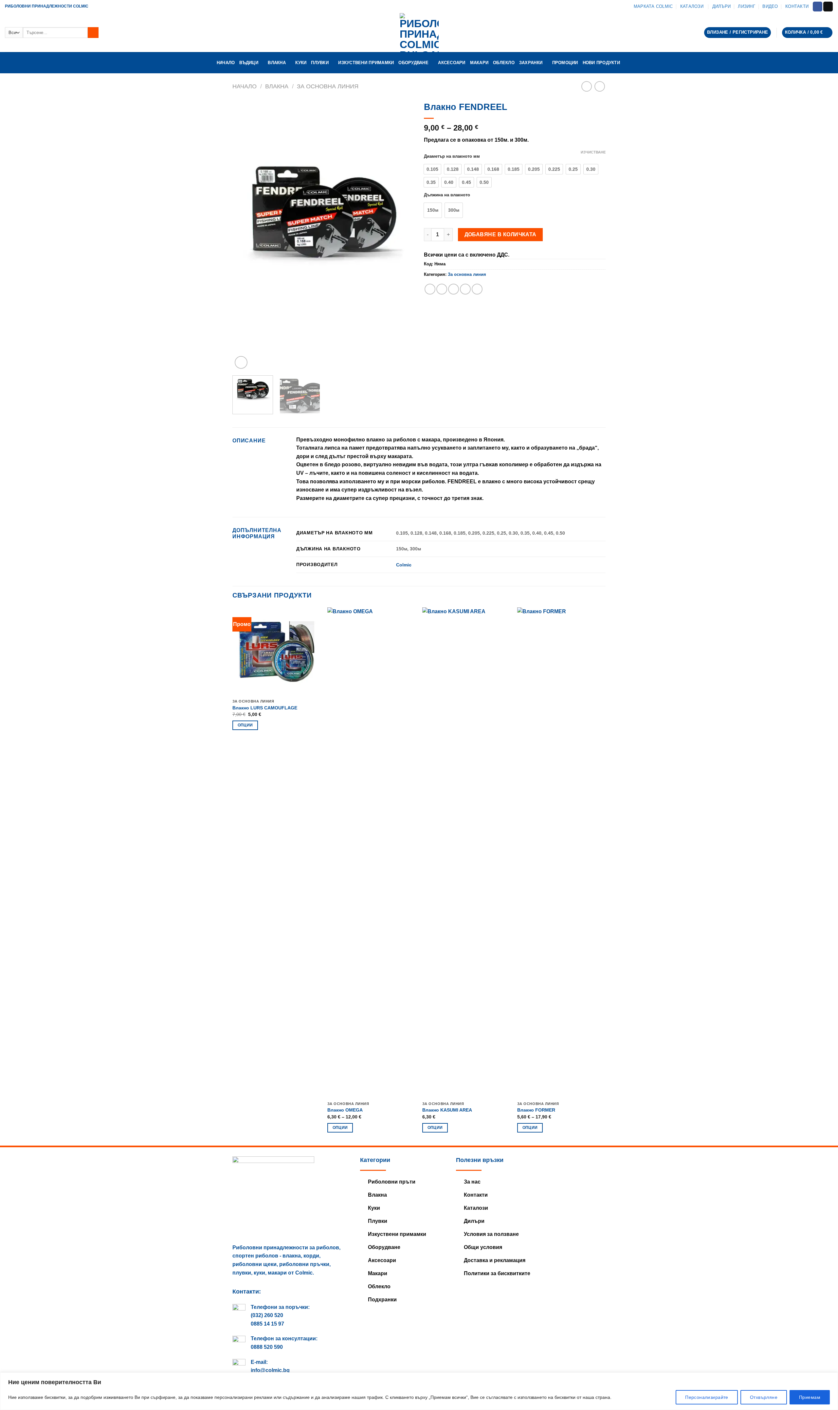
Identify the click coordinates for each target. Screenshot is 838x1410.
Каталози (692, 6)
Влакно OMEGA (345, 1110)
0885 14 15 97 (267, 1324)
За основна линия (327, 86)
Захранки (530, 62)
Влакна (277, 62)
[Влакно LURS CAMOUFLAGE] (276, 651)
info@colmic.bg (270, 1370)
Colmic (403, 564)
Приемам (809, 1397)
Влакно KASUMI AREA (447, 1110)
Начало (226, 62)
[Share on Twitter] (441, 289)
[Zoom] (241, 362)
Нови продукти (602, 62)
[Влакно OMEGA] (371, 852)
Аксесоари (451, 62)
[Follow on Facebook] (817, 6)
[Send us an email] (828, 6)
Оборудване (413, 62)
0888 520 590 (267, 1347)
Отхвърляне (763, 1397)
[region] (419, 1391)
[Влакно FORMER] (561, 852)
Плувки (320, 62)
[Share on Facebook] (430, 289)
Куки (300, 62)
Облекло (504, 62)
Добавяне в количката (501, 234)
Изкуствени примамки (366, 62)
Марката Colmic (653, 6)
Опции (245, 725)
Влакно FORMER (536, 1110)
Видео (770, 6)
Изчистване (593, 152)
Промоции (565, 62)
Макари (479, 62)
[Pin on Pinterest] (465, 289)
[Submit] (93, 32)
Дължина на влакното (447, 195)
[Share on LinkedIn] (477, 289)
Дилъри (721, 6)
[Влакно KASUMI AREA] (466, 852)
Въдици (248, 62)
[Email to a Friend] (453, 289)
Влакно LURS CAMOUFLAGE (264, 707)
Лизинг (746, 6)
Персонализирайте (706, 1397)
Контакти (797, 6)
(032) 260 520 (267, 1315)
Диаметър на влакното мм (452, 156)
